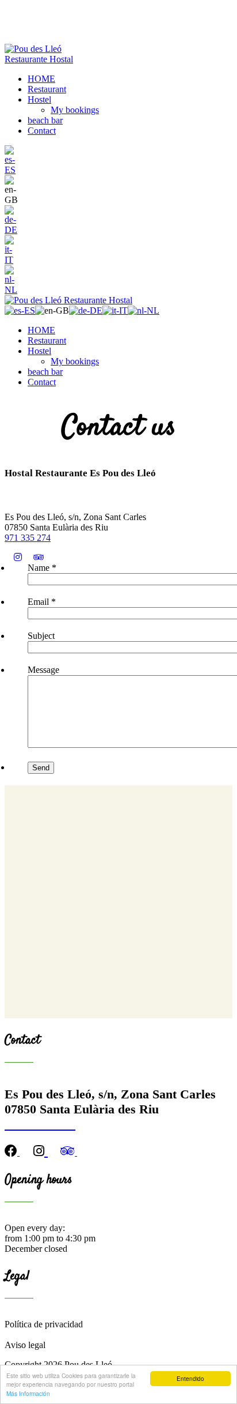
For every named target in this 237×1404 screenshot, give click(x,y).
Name (42, 568)
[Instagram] (22, 557)
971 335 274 (28, 538)
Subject (41, 636)
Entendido (190, 1378)
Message (43, 670)
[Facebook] (9, 557)
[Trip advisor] (43, 557)
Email (42, 602)
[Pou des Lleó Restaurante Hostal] (49, 59)
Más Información (28, 1393)
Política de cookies (38, 1334)
